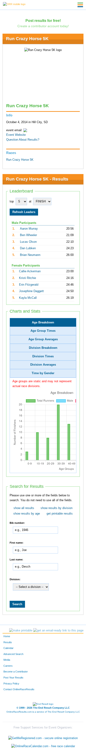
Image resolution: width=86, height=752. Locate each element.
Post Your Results (13, 677)
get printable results (60, 513)
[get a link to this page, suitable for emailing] (58, 630)
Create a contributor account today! (43, 26)
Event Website (16, 134)
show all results (24, 508)
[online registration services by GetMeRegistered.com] (43, 736)
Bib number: (17, 522)
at (30, 201)
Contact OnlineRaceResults (18, 689)
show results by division (56, 508)
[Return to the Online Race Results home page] (14, 4)
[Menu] (80, 5)
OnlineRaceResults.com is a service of (43, 712)
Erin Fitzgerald (28, 284)
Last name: (16, 559)
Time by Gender (43, 373)
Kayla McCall (28, 297)
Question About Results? (22, 139)
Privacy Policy (11, 683)
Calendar (8, 648)
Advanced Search (13, 654)
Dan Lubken (28, 248)
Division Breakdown (43, 347)
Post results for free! (43, 20)
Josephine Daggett (31, 291)
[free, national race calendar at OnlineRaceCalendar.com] (43, 746)
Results (7, 642)
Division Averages (43, 364)
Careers (8, 665)
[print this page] (20, 630)
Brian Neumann (30, 255)
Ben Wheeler (28, 235)
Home (6, 636)
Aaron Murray (29, 228)
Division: (15, 579)
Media (6, 659)
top (12, 201)
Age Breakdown (43, 322)
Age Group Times (43, 330)
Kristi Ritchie (27, 278)
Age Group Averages (43, 339)
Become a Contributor (15, 671)
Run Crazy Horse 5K (27, 38)
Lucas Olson (28, 241)
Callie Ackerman (30, 271)
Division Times (43, 356)
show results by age (26, 513)
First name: (16, 542)
